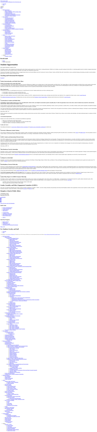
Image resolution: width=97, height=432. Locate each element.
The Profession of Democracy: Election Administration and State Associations (25, 299)
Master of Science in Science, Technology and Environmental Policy (19, 266)
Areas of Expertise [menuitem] (8, 24)
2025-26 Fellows (12, 317)
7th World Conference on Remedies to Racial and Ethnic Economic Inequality (23, 370)
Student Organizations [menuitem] (9, 32)
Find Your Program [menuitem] (6, 9)
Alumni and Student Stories (14, 243)
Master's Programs (8, 237)
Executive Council (10, 390)
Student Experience (6, 375)
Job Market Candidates (11, 282)
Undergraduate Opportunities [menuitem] (10, 13)
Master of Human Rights (11, 247)
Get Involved (9, 426)
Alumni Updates (10, 425)
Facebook (25, 188)
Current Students (10, 281)
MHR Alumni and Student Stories (15, 251)
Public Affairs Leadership (11, 309)
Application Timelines (9, 334)
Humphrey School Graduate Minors (41, 97)
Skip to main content (4, 0)
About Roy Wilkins (12, 371)
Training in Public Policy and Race (15, 368)
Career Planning (8, 420)
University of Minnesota (11, 234)
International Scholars (11, 321)
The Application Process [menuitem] (9, 17)
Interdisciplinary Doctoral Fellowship (29, 166)
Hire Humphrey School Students (13, 429)
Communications (6, 212)
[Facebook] (48, 198)
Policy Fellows (9, 323)
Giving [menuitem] (6, 43)
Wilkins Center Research (13, 366)
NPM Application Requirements (15, 305)
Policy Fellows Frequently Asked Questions (17, 328)
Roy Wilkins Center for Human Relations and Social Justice (17, 364)
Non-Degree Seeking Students (10, 329)
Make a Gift (2, 226)
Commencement (8, 414)
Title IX (4, 217)
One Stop (4, 3)
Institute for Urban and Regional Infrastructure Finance (17, 359)
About (4, 380)
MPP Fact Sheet (12, 262)
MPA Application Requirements (15, 256)
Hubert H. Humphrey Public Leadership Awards (15, 399)
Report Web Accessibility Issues (55, 234)
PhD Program (5, 222)
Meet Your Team (8, 417)
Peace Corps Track (12, 244)
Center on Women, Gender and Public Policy (15, 358)
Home (4, 60)
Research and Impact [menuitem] (6, 23)
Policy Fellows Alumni (13, 325)
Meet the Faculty (12, 254)
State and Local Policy (13, 362)
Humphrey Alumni (8, 424)
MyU (4, 4)
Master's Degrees (6, 221)
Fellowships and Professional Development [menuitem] (12, 14)
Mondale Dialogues (12, 353)
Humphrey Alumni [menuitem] (8, 56)
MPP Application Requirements (15, 263)
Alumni (10, 318)
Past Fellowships (12, 320)
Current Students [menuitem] (6, 48)
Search (2, 6)
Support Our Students (11, 428)
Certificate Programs (6, 223)
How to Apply (5, 330)
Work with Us (5, 210)
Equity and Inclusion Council (12, 389)
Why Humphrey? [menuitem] (8, 30)
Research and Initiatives (13, 357)
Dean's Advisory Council (11, 388)
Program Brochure (10, 283)
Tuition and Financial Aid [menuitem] (9, 20)
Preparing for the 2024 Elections (17, 298)
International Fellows (11, 316)
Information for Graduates (11, 415)
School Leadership (10, 383)
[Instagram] (48, 202)
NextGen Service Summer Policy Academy (15, 313)
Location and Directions (7, 208)
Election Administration (11, 292)
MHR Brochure (12, 249)
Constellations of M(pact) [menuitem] (9, 25)
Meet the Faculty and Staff (14, 319)
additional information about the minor (9, 97)
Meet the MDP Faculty (13, 239)
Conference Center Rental (7, 213)
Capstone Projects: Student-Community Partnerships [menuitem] (14, 28)
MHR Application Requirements (15, 250)
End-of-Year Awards (10, 397)
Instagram (30, 188)
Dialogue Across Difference (14, 352)
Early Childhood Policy (11, 288)
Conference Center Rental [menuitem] (9, 44)
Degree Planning (8, 419)
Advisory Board (12, 302)
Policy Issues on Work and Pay (12, 306)
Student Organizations (9, 378)
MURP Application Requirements (15, 276)
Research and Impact (6, 340)
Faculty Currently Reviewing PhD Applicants (15, 285)
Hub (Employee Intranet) (7, 214)
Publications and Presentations (14, 372)
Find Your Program (6, 236)
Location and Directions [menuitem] (9, 46)
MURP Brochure (12, 274)
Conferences (11, 296)
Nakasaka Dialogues (13, 354)
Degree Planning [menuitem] (8, 52)
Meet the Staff (11, 333)
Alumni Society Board (11, 387)
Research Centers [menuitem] (8, 26)
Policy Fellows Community (14, 327)
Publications (11, 363)
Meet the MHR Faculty (13, 248)
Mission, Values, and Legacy (10, 381)
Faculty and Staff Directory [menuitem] (10, 27)
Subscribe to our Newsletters (12, 405)
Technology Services (8, 421)
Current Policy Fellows (13, 324)
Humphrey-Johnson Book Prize (12, 394)
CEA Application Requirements (15, 295)
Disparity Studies (15, 367)
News (8, 402)
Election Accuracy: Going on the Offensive (19, 300)
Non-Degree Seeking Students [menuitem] (10, 15)
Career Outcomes (8, 379)
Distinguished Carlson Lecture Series (13, 396)
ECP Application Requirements (14, 290)
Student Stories (7, 377)
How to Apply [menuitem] (5, 16)
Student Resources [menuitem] (8, 51)
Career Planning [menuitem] (8, 53)
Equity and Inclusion (8, 392)
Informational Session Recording (15, 242)
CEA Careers (11, 294)
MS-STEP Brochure (13, 268)
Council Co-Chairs (10, 393)
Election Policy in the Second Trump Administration (21, 297)
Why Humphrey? (8, 376)
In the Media (9, 403)
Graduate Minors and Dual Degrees (15, 246)
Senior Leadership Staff (11, 386)
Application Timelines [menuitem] (9, 18)
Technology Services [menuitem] (8, 54)
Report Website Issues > (7, 215)
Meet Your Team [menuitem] (8, 50)
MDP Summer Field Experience (15, 245)
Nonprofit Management (11, 303)
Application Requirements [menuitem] (9, 19)
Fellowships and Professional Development (10, 224)
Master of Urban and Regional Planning (14, 272)
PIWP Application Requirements (15, 308)
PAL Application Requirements (14, 311)
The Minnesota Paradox (13, 369)
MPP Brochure (12, 261)
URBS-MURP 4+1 (10, 314)
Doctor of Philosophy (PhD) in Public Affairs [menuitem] (13, 11)
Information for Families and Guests (13, 416)
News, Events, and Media (9, 400)
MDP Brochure (12, 240)
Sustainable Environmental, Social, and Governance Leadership (18, 291)
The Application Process (9, 331)
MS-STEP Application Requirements (16, 269)
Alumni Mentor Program (11, 427)
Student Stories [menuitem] (7, 31)
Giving (6, 406)
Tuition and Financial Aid (9, 336)
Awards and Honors (8, 395)
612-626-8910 (3, 197)
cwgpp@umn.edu (83, 95)
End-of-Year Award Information (15, 398)
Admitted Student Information (10, 338)
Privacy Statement (47, 234)
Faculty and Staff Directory (7, 207)
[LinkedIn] (48, 199)
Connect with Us (6, 209)
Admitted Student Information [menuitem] (10, 22)
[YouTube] (48, 200)
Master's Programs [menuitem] (8, 10)
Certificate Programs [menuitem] (8, 12)
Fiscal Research (12, 361)
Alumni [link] (4, 55)
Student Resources (8, 418)
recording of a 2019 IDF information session (39, 170)
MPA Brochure (12, 255)
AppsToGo (9, 422)
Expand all (2, 77)
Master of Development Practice (13, 238)
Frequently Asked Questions (10, 337)
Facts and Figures (8, 384)
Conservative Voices (13, 356)
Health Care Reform (13, 355)
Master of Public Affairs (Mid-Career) (14, 253)
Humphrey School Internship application (22, 154)
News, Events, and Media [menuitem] (9, 42)
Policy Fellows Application (14, 326)
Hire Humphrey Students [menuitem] (9, 45)
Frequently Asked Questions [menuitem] (10, 21)
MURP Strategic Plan (13, 275)
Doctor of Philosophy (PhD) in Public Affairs (13, 280)
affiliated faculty (79, 173)
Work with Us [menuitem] (7, 47)
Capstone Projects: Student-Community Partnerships (14, 374)
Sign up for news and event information (7, 203)
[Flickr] (48, 201)
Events (8, 401)
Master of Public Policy (11, 259)
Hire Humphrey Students (9, 408)
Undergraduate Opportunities (10, 312)
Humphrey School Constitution (12, 382)
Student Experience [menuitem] (6, 29)
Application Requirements (14, 241)
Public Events (11, 351)
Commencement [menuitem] (8, 49)
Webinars (11, 301)
